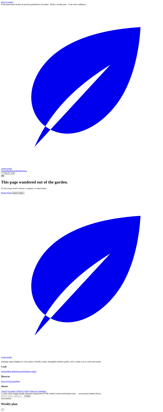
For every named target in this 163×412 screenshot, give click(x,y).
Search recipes (18, 193)
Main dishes (12, 371)
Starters (4, 371)
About (24, 171)
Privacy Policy (24, 391)
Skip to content (7, 2)
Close (28, 396)
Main (8, 171)
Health (19, 171)
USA (8, 381)
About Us (5, 391)
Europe (13, 381)
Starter (3, 171)
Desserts (20, 371)
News (3, 381)
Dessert (13, 171)
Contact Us (13, 391)
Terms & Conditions (38, 391)
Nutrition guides (29, 371)
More (18, 381)
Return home (6, 193)
